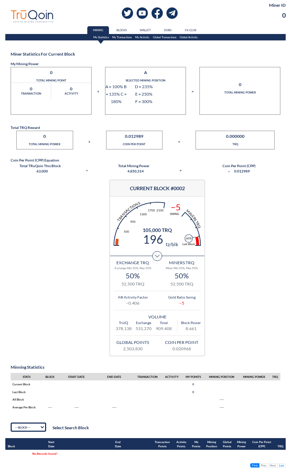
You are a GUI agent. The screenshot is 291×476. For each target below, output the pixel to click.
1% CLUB (190, 30)
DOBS (167, 30)
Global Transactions (164, 37)
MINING (98, 30)
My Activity (142, 37)
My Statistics (101, 37)
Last (281, 465)
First (255, 465)
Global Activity (189, 37)
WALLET (145, 30)
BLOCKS (121, 30)
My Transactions (122, 37)
